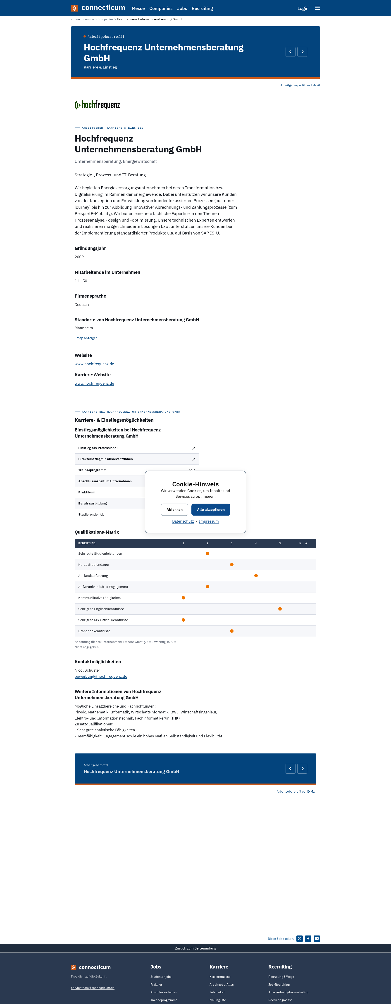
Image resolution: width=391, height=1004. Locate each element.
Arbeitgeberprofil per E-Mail (300, 85)
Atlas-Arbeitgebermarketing (288, 992)
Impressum (209, 521)
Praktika (156, 985)
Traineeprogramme (163, 1000)
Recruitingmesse (280, 1000)
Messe (138, 8)
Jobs (182, 8)
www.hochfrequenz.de (94, 363)
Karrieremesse (220, 977)
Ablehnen (175, 509)
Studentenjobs (161, 977)
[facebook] (308, 938)
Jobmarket (217, 992)
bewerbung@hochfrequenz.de (101, 676)
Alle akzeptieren (211, 509)
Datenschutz (183, 521)
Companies (161, 8)
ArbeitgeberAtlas (222, 985)
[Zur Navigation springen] (317, 8)
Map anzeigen (87, 338)
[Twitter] (299, 938)
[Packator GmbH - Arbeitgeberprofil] (291, 52)
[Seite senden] (317, 938)
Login (303, 8)
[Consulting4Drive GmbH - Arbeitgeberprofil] (302, 52)
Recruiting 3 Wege (281, 977)
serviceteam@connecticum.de (92, 988)
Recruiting (202, 8)
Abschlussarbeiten (163, 992)
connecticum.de (82, 19)
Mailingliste (218, 1000)
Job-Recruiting (279, 985)
